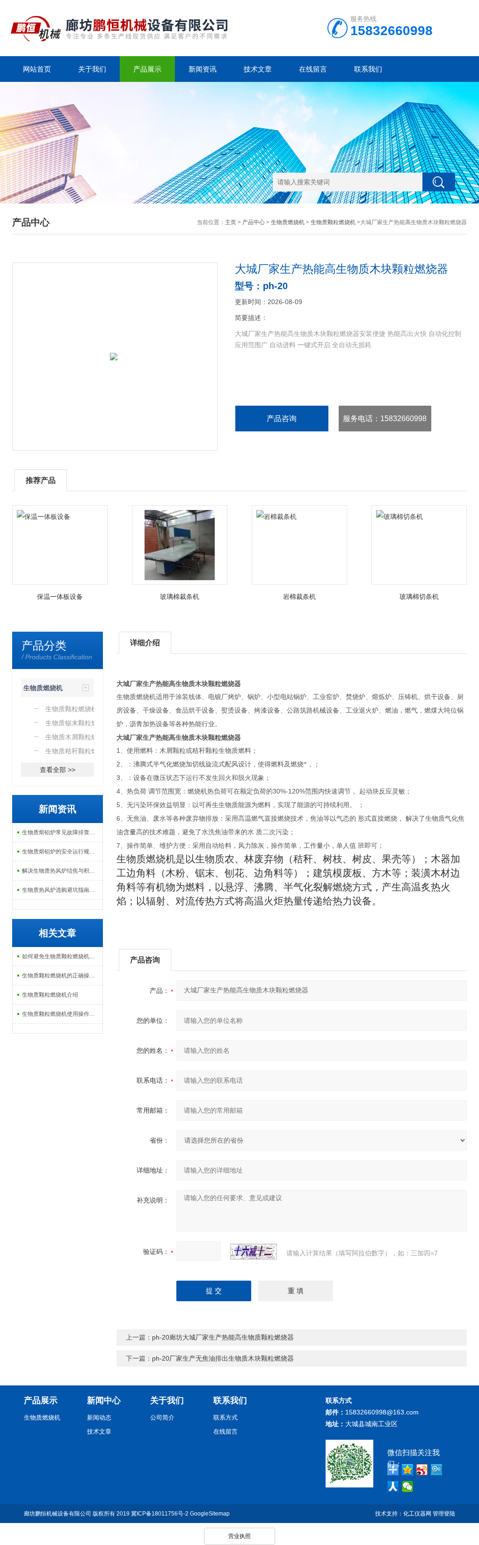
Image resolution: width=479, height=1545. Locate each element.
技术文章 (258, 69)
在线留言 (313, 69)
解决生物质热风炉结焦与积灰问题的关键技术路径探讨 (62, 870)
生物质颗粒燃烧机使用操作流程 (61, 1014)
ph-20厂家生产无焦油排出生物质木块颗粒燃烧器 (223, 1358)
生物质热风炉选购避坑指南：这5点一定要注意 (62, 890)
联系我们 (368, 69)
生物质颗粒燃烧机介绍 (50, 994)
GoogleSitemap (210, 1513)
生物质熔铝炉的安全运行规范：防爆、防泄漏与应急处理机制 (62, 851)
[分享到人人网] (393, 1486)
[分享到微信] (408, 1486)
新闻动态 (99, 1417)
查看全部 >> (57, 769)
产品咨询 (282, 419)
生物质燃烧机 (288, 222)
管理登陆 (444, 1513)
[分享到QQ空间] (408, 1469)
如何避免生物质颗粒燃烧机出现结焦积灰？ (62, 956)
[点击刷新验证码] (253, 1252)
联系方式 (225, 1417)
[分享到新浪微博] (422, 1469)
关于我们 (92, 69)
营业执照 (239, 1536)
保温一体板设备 (60, 596)
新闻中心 (104, 1400)
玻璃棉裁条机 (179, 596)
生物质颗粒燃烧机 (333, 222)
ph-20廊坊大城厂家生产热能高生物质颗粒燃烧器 (223, 1337)
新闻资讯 (203, 69)
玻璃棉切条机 (419, 596)
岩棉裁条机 (299, 596)
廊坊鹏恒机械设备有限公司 (57, 1513)
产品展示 (147, 69)
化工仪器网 (417, 1513)
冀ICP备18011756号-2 (160, 1513)
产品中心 (253, 222)
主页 (230, 222)
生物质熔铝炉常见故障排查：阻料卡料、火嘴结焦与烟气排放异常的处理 (62, 832)
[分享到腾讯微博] (437, 1469)
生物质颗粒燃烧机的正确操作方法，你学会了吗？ (62, 975)
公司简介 (162, 1417)
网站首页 (37, 69)
